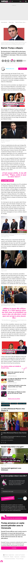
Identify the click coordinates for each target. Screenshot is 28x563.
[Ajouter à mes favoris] (14, 61)
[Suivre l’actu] (24, 61)
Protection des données (9, 558)
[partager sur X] (3, 442)
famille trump (5, 405)
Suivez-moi (22, 68)
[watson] (4, 1)
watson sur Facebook (20, 555)
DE (20, 1)
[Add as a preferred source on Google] (19, 61)
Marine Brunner (10, 68)
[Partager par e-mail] (8, 61)
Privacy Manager (20, 558)
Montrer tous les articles (14, 398)
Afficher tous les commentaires (14, 518)
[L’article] (14, 536)
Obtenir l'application (9, 555)
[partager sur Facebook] (1, 442)
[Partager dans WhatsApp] (5, 61)
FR (23, 1)
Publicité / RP (6, 556)
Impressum (16, 556)
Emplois (11, 556)
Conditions (22, 556)
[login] (2, 561)
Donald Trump (22, 403)
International (4, 22)
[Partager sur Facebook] (3, 61)
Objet (2, 488)
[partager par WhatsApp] (5, 442)
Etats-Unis (11, 22)
